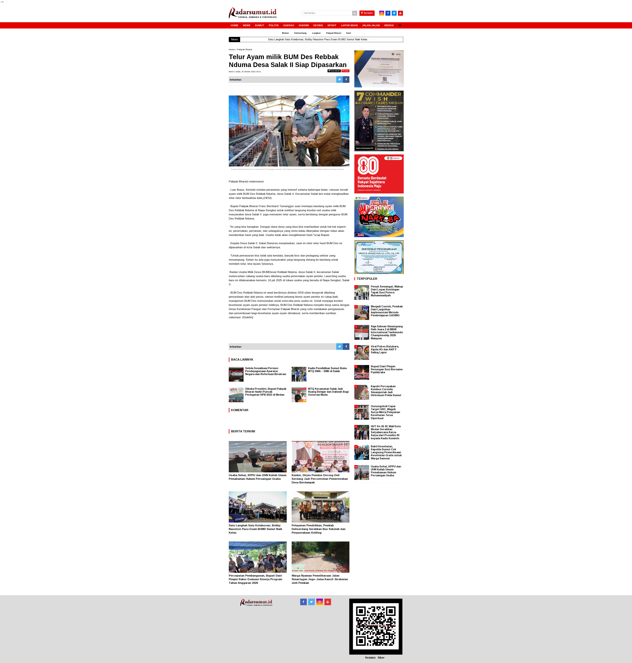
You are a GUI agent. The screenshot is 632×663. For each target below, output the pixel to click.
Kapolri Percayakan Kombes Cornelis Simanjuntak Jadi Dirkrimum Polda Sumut (386, 391)
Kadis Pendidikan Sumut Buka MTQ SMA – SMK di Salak (327, 370)
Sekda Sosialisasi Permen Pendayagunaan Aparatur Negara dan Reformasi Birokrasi (265, 371)
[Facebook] (346, 79)
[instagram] (381, 13)
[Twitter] (339, 79)
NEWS (246, 25)
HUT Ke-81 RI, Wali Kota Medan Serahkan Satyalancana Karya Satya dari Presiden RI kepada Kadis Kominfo (386, 432)
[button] (400, 24)
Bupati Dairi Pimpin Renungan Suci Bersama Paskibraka (386, 369)
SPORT (332, 25)
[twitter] (394, 13)
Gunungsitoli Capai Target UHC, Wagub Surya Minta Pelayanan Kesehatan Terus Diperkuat (385, 412)
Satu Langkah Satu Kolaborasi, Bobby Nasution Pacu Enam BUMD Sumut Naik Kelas (255, 529)
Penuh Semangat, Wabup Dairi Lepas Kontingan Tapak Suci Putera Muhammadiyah (387, 291)
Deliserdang (300, 33)
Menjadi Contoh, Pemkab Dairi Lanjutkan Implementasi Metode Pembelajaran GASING (387, 311)
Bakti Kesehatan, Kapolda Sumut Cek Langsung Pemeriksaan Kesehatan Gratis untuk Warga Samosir (386, 452)
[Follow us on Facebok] (303, 602)
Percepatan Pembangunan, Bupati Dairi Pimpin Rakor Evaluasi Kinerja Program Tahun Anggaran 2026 (255, 579)
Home (232, 49)
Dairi (348, 33)
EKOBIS (318, 25)
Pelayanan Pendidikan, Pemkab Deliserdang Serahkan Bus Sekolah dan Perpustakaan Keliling (318, 529)
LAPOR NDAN (349, 25)
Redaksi (370, 657)
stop (345, 70)
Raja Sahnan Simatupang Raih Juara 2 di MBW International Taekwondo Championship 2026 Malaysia (387, 332)
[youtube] (400, 13)
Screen (368, 13)
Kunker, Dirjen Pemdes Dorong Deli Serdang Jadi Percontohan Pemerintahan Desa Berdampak (320, 479)
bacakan (335, 70)
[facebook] (387, 13)
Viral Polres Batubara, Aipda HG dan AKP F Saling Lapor (385, 349)
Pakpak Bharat (333, 33)
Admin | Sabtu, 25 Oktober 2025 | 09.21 (245, 72)
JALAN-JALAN (371, 25)
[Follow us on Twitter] (311, 602)
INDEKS (389, 25)
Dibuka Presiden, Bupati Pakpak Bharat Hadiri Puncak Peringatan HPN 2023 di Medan (265, 391)
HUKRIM (304, 25)
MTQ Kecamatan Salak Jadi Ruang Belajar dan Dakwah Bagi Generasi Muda (328, 391)
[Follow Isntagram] (319, 602)
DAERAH (288, 25)
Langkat (316, 33)
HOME (234, 25)
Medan (285, 33)
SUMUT (259, 25)
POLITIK (274, 25)
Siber (381, 657)
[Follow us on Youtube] (327, 602)
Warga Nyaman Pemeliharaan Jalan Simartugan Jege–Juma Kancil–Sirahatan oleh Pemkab (320, 579)
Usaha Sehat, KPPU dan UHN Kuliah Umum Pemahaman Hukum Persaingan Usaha (386, 471)
